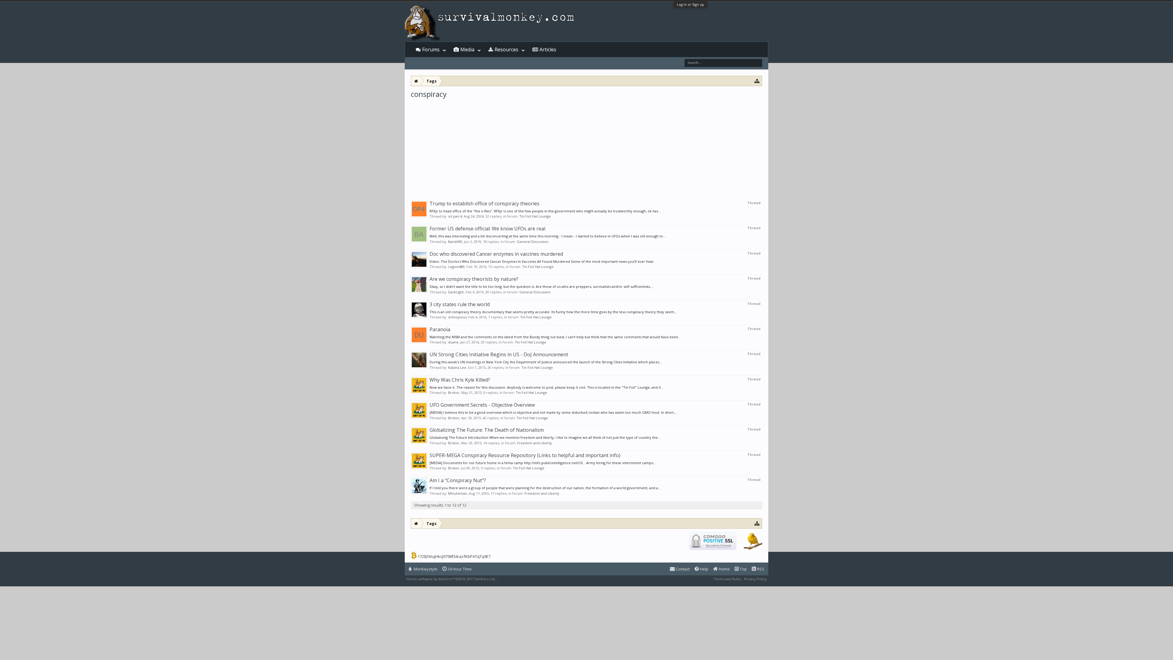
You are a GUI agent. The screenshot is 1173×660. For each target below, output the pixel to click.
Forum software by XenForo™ (451, 579)
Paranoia (439, 329)
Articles (547, 49)
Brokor (453, 392)
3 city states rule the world (459, 304)
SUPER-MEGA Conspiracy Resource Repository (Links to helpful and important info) (524, 455)
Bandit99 (455, 241)
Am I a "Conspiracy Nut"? (457, 480)
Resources (506, 49)
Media (467, 49)
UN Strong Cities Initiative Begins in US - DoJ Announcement (498, 354)
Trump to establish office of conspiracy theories (484, 203)
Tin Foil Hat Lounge (535, 216)
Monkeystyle (425, 569)
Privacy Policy (755, 579)
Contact (682, 569)
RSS (760, 569)
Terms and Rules (727, 579)
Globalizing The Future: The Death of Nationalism (486, 430)
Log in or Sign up (690, 4)
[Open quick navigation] (757, 81)
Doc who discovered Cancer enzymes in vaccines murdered (496, 254)
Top (743, 569)
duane (453, 342)
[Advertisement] (586, 145)
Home (724, 569)
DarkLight (456, 292)
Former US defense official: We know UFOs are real (487, 228)
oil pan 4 (455, 216)
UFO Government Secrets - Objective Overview (482, 405)
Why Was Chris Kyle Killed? (459, 379)
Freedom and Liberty (534, 443)
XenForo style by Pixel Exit (521, 579)
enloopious (457, 317)
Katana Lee (457, 367)
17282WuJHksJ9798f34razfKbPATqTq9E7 (454, 556)
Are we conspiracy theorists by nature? (473, 279)
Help (703, 569)
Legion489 (456, 266)
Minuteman (457, 493)
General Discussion (532, 241)
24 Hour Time (459, 569)
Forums (431, 49)
